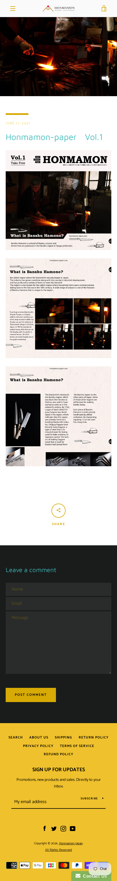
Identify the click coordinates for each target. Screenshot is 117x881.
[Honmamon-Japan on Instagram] (63, 829)
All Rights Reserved (58, 850)
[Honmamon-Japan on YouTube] (73, 829)
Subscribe (89, 798)
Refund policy (58, 754)
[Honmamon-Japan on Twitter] (54, 829)
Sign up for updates (58, 770)
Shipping (63, 737)
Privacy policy (38, 746)
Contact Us (93, 876)
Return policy (93, 737)
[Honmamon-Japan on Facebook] (44, 829)
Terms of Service (77, 746)
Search (16, 737)
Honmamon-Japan (71, 843)
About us (38, 737)
